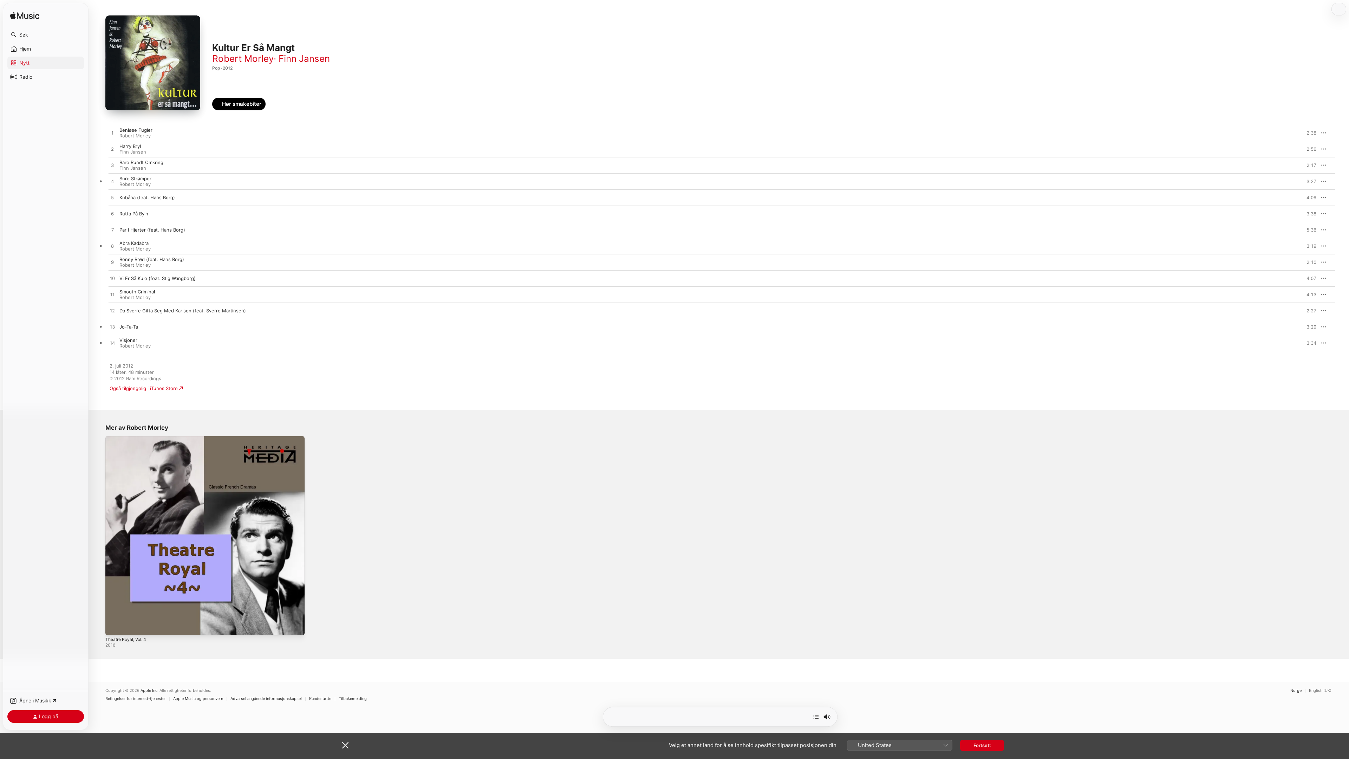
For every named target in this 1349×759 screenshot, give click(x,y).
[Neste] (816, 717)
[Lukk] (345, 745)
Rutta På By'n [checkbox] (133, 213)
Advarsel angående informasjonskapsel (266, 699)
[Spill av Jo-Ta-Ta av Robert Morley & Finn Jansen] (112, 327)
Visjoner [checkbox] (128, 340)
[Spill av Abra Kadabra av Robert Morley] (112, 246)
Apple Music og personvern (198, 699)
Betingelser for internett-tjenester (135, 699)
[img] (24, 16)
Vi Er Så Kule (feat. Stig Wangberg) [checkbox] (157, 278)
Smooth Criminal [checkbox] (137, 291)
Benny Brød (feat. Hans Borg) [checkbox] (151, 259)
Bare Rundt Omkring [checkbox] (141, 162)
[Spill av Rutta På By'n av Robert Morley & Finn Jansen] (112, 214)
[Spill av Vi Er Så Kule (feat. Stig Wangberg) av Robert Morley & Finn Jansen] (112, 278)
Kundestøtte (320, 699)
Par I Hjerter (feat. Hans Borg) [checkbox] (152, 230)
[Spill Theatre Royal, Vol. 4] (114, 626)
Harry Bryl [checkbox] (130, 146)
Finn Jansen (304, 58)
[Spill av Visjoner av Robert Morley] (112, 343)
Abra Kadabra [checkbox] (134, 243)
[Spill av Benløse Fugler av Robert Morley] (112, 133)
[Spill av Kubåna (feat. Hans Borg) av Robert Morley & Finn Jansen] (112, 198)
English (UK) (1320, 691)
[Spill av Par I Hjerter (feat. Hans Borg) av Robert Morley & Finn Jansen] (112, 230)
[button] (46, 35)
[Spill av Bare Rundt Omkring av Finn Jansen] (112, 165)
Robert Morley (243, 58)
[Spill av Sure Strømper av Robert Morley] (112, 182)
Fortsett (982, 745)
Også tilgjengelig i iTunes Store (144, 388)
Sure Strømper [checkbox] (135, 178)
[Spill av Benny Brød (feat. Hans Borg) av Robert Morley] (112, 262)
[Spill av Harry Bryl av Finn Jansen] (112, 149)
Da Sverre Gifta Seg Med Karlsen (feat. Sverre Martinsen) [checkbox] (182, 310)
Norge (1296, 691)
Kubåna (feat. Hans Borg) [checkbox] (147, 197)
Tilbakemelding (353, 699)
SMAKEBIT (1307, 133)
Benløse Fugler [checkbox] (135, 130)
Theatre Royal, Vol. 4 (128, 439)
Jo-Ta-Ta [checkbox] (128, 327)
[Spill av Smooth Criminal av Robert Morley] (112, 295)
